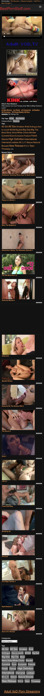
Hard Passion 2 (7, 606)
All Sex (11, 118)
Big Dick (27, 129)
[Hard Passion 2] (22, 595)
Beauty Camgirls (26, 1)
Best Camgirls (6, 3)
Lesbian (15, 142)
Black (4, 132)
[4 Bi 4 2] (22, 470)
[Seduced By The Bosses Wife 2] (22, 395)
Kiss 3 (4, 456)
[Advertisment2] (22, 90)
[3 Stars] (4, 114)
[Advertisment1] (22, 63)
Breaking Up (6, 531)
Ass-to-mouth (17, 652)
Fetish (34, 135)
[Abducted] (22, 345)
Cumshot (6, 135)
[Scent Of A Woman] (22, 620)
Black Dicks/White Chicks (17, 132)
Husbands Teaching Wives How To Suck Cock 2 (18, 175)
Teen (32, 145)
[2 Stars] (3, 114)
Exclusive (19, 135)
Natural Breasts (25, 676)
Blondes (32, 132)
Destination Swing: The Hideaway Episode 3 (17, 250)
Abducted (5, 356)
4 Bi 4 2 (4, 481)
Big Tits (34, 129)
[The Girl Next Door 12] (22, 264)
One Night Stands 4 (9, 581)
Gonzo (5, 139)
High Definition (16, 139)
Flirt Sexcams (15, 1)
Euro (12, 135)
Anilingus (33, 126)
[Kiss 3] (22, 445)
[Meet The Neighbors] (22, 214)
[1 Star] (2, 114)
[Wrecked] (22, 545)
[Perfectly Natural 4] (22, 289)
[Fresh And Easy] (22, 495)
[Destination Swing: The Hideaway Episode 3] (22, 239)
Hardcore (16, 121)
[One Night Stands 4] (22, 570)
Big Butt (19, 129)
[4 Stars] (5, 114)
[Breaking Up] (22, 520)
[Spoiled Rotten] (22, 370)
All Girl (5, 126)
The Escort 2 (6, 431)
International (31, 139)
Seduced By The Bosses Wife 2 (13, 406)
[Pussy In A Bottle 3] (22, 189)
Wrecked (5, 556)
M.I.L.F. (22, 142)
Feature (27, 135)
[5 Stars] (7, 114)
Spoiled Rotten (7, 381)
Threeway (6, 148)
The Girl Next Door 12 (9, 275)
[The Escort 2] (22, 420)
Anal (27, 126)
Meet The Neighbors (9, 225)
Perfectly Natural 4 (8, 300)
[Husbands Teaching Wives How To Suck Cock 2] (22, 164)
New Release (20, 118)
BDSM (12, 129)
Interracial (6, 142)
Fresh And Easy (7, 506)
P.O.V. (26, 145)
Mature (30, 142)
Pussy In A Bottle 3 (8, 200)
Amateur (20, 126)
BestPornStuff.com (15, 8)
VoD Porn (37, 1)
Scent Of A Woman (8, 632)
